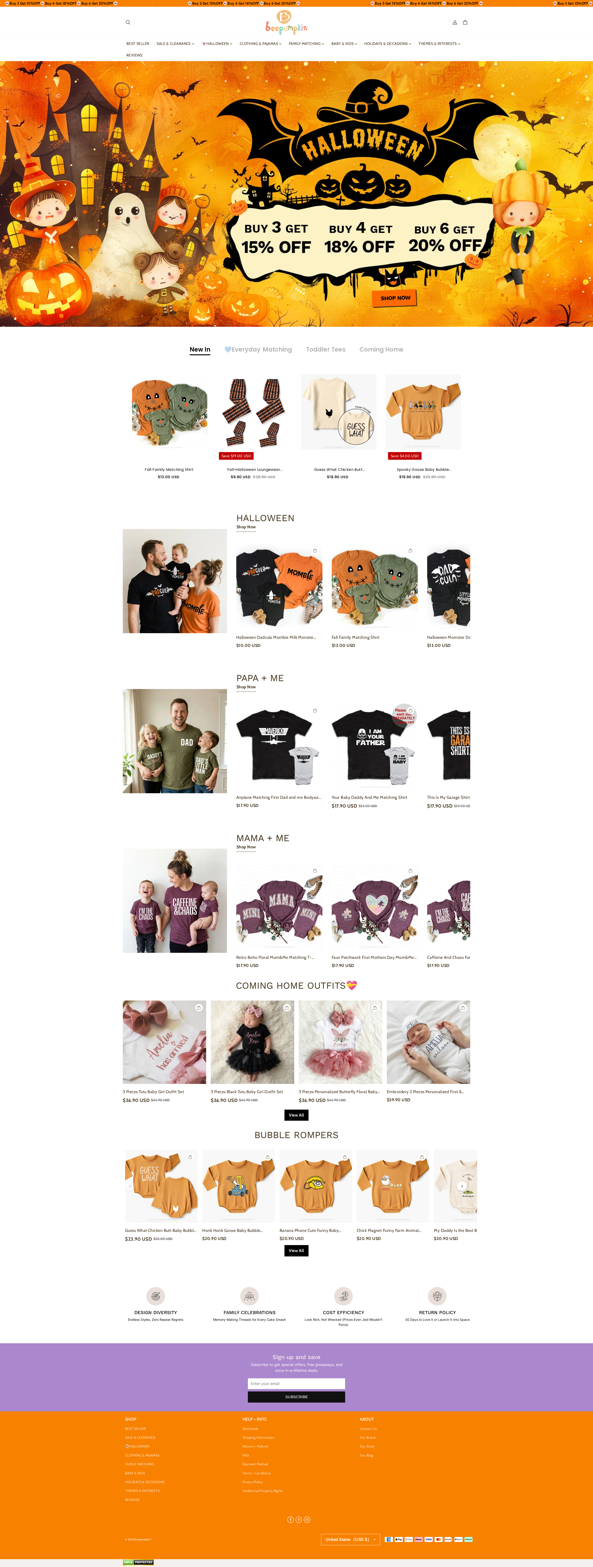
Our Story (367, 1446)
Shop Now (246, 526)
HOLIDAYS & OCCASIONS (386, 43)
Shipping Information (258, 1437)
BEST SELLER (137, 43)
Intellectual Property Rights (263, 1491)
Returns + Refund (255, 1446)
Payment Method (255, 1464)
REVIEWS (134, 55)
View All (296, 1115)
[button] (128, 22)
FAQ (246, 1455)
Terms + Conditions (257, 1473)
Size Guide (251, 1429)
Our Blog (366, 1455)
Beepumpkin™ (143, 1539)
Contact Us (368, 1429)
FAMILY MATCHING (305, 43)
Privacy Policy (253, 1482)
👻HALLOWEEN (215, 43)
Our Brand (367, 1437)
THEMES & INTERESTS (438, 43)
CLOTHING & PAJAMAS (259, 43)
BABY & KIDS (342, 43)
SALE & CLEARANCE (174, 43)
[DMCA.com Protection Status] (138, 1564)
